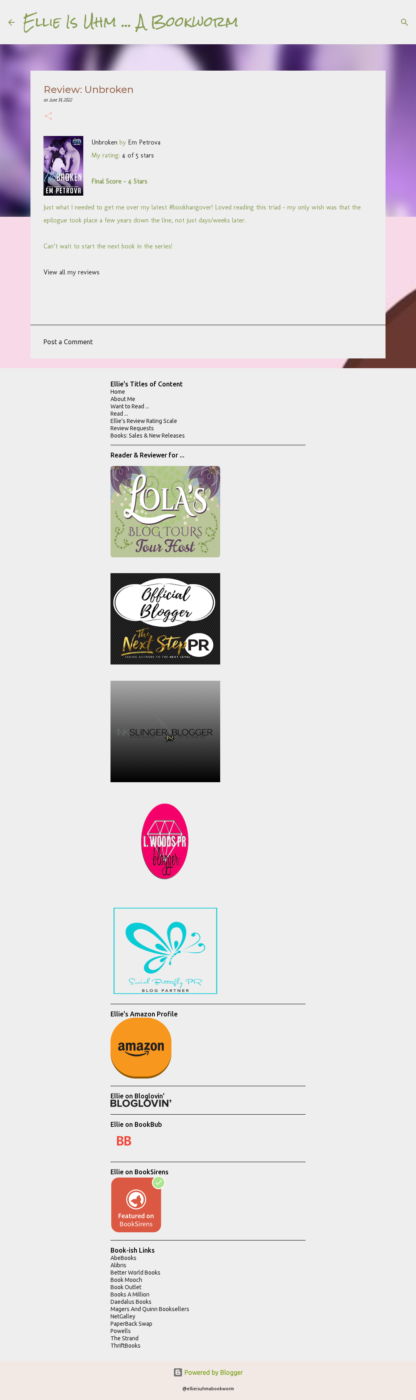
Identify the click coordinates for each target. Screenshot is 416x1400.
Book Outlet (125, 1287)
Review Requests (132, 428)
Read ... (119, 413)
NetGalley (122, 1316)
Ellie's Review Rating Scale (143, 421)
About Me (122, 399)
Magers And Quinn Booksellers (149, 1309)
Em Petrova (144, 142)
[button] (48, 117)
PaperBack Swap (131, 1323)
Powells (120, 1331)
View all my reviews (71, 272)
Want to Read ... (129, 406)
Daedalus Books (131, 1302)
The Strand (124, 1338)
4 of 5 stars (138, 155)
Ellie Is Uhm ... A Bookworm (130, 21)
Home (117, 391)
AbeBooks (123, 1258)
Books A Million (130, 1294)
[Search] (250, 22)
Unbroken (104, 142)
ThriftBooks (125, 1345)
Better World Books (135, 1272)
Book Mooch (126, 1280)
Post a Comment (68, 341)
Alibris (118, 1265)
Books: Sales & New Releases (147, 435)
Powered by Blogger (213, 1372)
